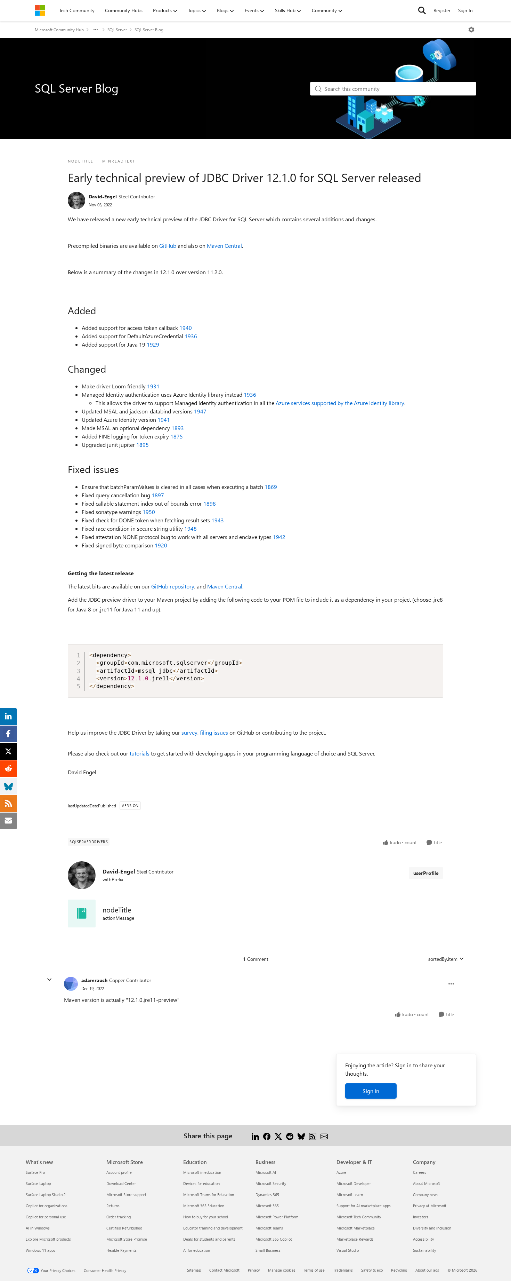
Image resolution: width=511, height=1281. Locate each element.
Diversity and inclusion (432, 1228)
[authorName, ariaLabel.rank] (76, 200)
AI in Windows (38, 1228)
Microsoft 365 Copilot (274, 1239)
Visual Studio (347, 1250)
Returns (113, 1205)
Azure (341, 1172)
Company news (425, 1194)
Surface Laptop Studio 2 (46, 1194)
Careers (419, 1172)
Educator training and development (213, 1228)
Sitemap (194, 1270)
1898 (209, 503)
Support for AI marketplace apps (363, 1205)
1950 (149, 511)
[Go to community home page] (40, 10)
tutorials (139, 753)
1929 (153, 344)
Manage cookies (281, 1270)
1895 (142, 444)
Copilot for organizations (46, 1205)
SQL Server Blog (149, 29)
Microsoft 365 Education (203, 1205)
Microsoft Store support (126, 1194)
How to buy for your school (205, 1216)
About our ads (427, 1270)
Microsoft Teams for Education (208, 1194)
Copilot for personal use (46, 1216)
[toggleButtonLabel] (471, 29)
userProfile (426, 873)
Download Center (121, 1183)
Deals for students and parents (209, 1239)
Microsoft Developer (353, 1183)
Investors (420, 1216)
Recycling (399, 1270)
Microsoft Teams (269, 1228)
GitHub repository (172, 586)
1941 (163, 419)
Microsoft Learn (349, 1194)
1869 (271, 486)
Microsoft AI (266, 1172)
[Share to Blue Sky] (301, 1135)
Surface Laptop (38, 1183)
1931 (153, 386)
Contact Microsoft (224, 1270)
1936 (191, 336)
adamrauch (94, 980)
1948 (190, 528)
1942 (279, 536)
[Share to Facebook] (266, 1135)
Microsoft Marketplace (355, 1228)
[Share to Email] (324, 1135)
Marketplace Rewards (354, 1239)
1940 (185, 327)
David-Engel (103, 196)
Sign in (371, 1090)
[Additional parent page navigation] (95, 29)
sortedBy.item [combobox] (442, 959)
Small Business (268, 1250)
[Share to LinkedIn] (255, 1135)
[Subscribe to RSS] (312, 1135)
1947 (200, 411)
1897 (158, 495)
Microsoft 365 (267, 1205)
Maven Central (224, 245)
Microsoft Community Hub (59, 29)
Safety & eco (372, 1270)
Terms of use (314, 1270)
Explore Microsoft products (48, 1239)
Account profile (119, 1172)
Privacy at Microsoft (429, 1205)
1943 (217, 520)
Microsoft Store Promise (126, 1239)
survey (189, 732)
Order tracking (118, 1216)
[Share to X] (278, 1135)
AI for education (196, 1250)
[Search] (422, 10)
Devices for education (201, 1183)
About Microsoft (426, 1183)
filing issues (214, 732)
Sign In (465, 10)
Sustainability (424, 1250)
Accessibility (423, 1239)
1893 (177, 428)
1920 (161, 545)
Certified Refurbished (124, 1228)
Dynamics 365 (267, 1194)
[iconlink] (82, 913)
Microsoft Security (271, 1183)
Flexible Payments (121, 1250)
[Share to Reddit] (289, 1135)
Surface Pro (35, 1172)
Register (442, 10)
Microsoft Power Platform (277, 1216)
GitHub (167, 245)
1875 (176, 436)
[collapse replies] (49, 979)
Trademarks (343, 1270)
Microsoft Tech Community (358, 1216)
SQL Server (117, 29)
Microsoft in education (202, 1172)
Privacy (254, 1270)
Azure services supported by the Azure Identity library (340, 402)
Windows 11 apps (40, 1250)
